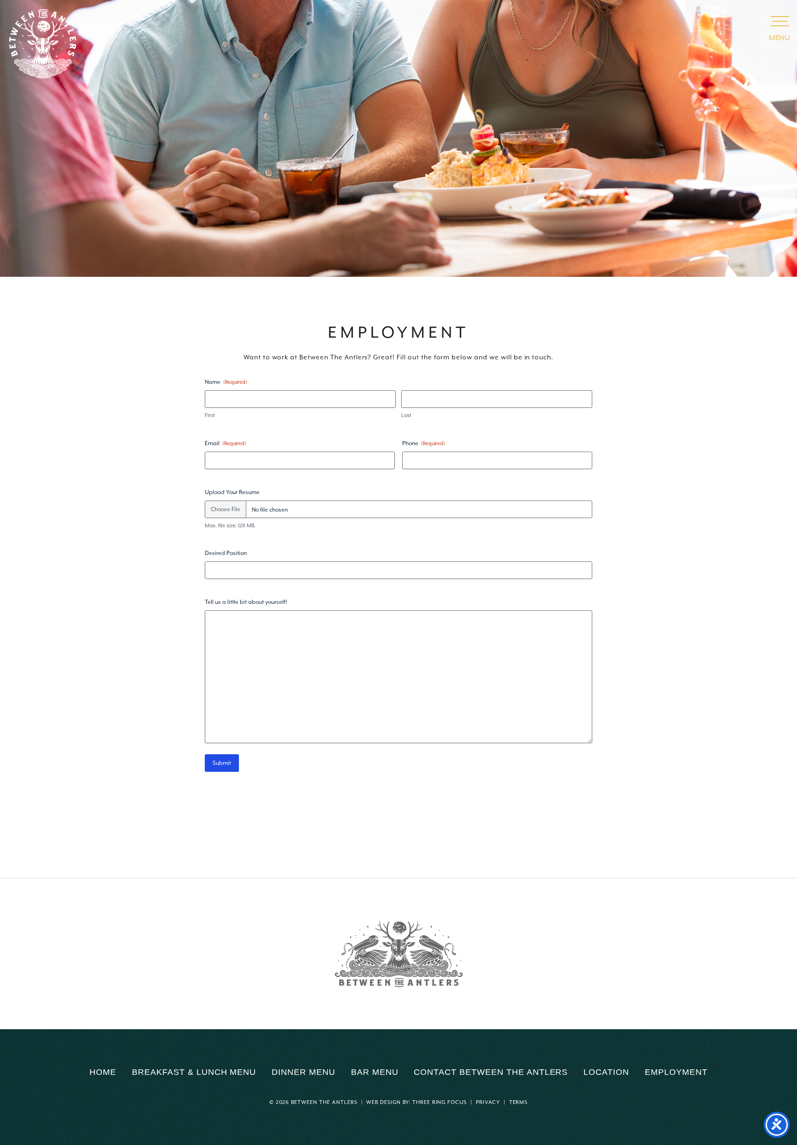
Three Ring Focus (439, 1102)
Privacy (488, 1102)
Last (406, 415)
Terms (518, 1102)
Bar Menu (374, 1072)
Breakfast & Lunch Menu (194, 1072)
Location (606, 1072)
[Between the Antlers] (398, 954)
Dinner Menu (303, 1072)
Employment (676, 1072)
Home (102, 1072)
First (210, 415)
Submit (222, 763)
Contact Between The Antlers (491, 1072)
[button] (779, 21)
